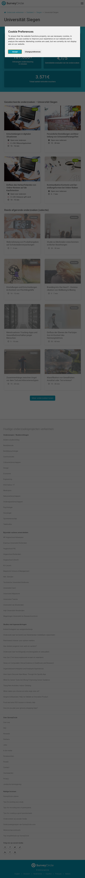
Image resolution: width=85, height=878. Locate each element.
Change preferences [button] (33, 52)
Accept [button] (15, 52)
